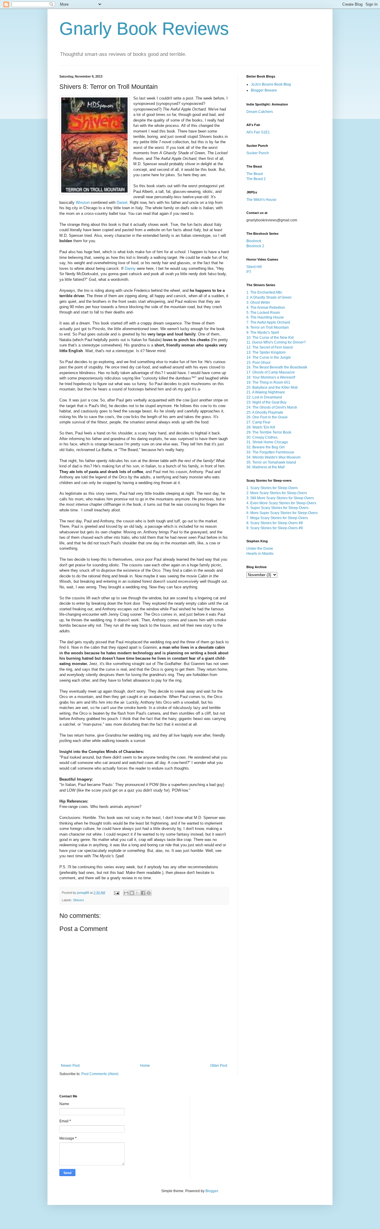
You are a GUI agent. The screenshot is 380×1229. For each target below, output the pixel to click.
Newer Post (70, 1065)
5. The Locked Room (263, 313)
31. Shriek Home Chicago (267, 442)
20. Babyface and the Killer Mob (272, 387)
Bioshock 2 (255, 246)
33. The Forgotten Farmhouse (270, 452)
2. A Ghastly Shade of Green (269, 297)
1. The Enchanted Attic (264, 292)
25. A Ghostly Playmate (264, 412)
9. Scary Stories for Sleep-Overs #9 (274, 528)
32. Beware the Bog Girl (265, 447)
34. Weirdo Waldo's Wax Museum (273, 457)
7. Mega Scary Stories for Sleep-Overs (277, 518)
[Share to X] (137, 893)
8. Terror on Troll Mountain (267, 327)
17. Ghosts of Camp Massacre (270, 372)
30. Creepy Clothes (262, 437)
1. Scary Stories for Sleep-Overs (272, 488)
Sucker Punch (257, 153)
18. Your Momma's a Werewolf (270, 377)
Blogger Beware (264, 90)
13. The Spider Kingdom (266, 352)
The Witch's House (261, 200)
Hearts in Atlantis (259, 554)
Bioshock (253, 241)
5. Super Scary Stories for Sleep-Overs (277, 508)
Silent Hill (254, 267)
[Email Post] (116, 892)
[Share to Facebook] (143, 893)
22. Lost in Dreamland (264, 397)
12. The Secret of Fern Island (269, 347)
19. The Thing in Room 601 (268, 382)
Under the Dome (259, 548)
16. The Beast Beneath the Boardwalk (276, 367)
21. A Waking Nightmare (265, 392)
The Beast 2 (256, 179)
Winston (83, 202)
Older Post (218, 1065)
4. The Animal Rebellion (265, 307)
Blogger (211, 1191)
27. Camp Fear (258, 422)
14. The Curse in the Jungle (268, 357)
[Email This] (126, 893)
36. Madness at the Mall (265, 467)
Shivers (78, 900)
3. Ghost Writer (258, 302)
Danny (130, 268)
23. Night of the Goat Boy (266, 402)
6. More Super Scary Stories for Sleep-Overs (282, 513)
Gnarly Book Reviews (144, 29)
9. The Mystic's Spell (262, 332)
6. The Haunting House (265, 317)
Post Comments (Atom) (99, 1074)
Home (145, 1065)
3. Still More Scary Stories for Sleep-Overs (280, 498)
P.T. (249, 272)
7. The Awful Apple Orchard (268, 322)
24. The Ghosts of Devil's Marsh (271, 407)
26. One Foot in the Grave (267, 417)
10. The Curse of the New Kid (270, 337)
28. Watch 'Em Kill (260, 427)
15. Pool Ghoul (258, 362)
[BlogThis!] (132, 893)
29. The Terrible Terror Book (268, 432)
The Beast (254, 174)
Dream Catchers (259, 112)
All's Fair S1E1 (258, 132)
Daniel (122, 202)
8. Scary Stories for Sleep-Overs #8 (274, 523)
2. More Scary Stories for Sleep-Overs (276, 493)
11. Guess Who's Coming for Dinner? (276, 342)
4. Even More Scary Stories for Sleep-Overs (281, 503)
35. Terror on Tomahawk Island (271, 462)
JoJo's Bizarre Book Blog (271, 84)
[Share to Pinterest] (149, 893)
